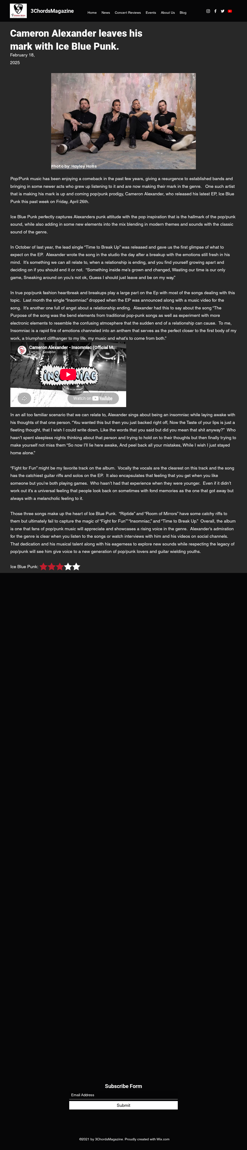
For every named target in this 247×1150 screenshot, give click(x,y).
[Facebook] (215, 11)
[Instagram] (208, 11)
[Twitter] (222, 11)
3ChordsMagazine (52, 11)
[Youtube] (229, 11)
